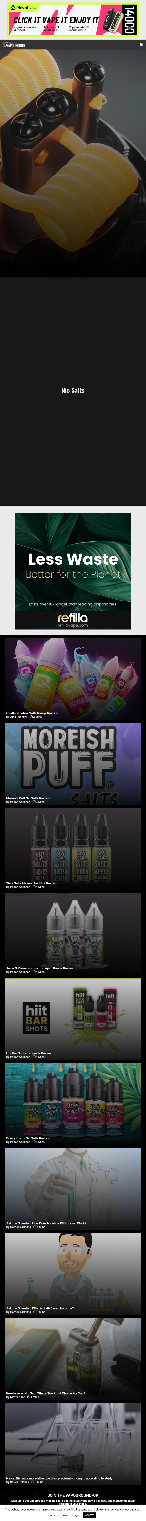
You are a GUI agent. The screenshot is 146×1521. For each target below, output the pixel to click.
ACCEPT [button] (89, 1515)
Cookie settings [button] (69, 1515)
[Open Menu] (141, 44)
